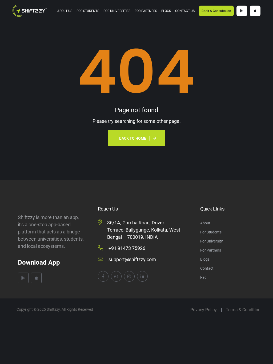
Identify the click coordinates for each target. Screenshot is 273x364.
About (205, 223)
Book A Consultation (216, 11)
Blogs (166, 11)
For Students (88, 11)
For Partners (146, 11)
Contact (207, 268)
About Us (64, 11)
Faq (203, 277)
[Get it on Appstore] (255, 11)
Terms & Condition (243, 309)
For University (211, 241)
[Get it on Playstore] (241, 11)
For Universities (116, 11)
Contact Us (185, 11)
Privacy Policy (203, 309)
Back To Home (132, 138)
